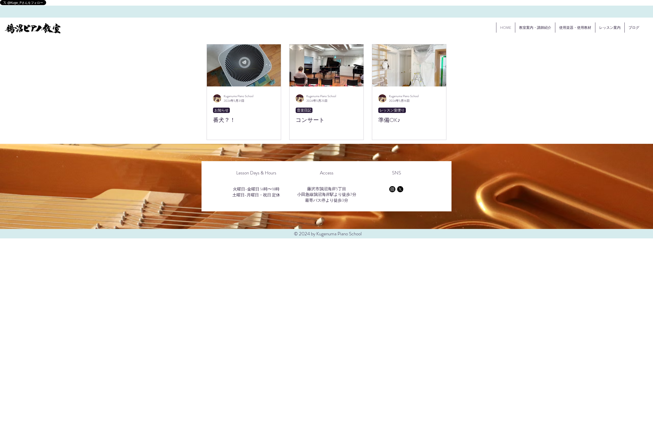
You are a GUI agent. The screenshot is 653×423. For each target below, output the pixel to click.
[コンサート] (326, 65)
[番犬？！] (244, 65)
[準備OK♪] (409, 65)
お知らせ (221, 110)
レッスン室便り (392, 110)
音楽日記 (304, 110)
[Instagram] (392, 189)
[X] (400, 189)
